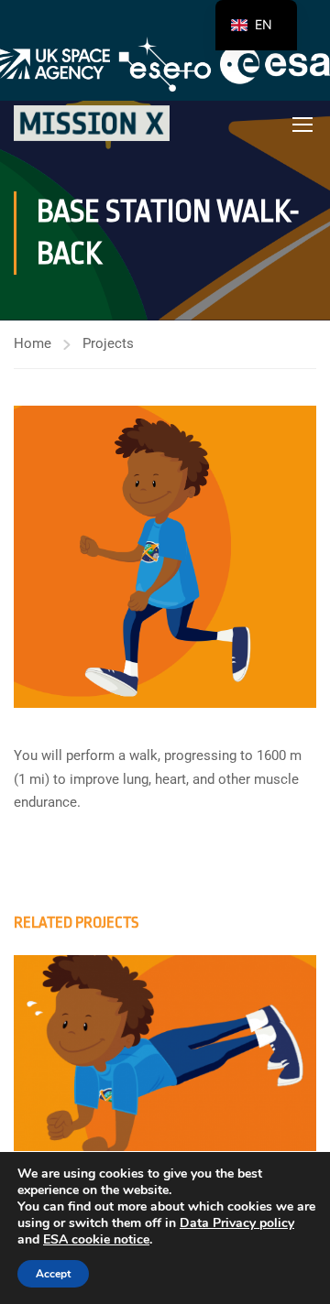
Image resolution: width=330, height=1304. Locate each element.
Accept (53, 1273)
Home (32, 343)
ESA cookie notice (96, 1239)
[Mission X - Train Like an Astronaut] (92, 123)
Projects (108, 343)
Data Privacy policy (237, 1223)
